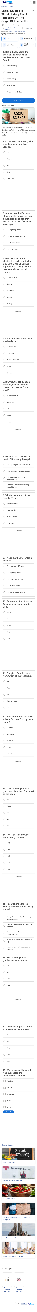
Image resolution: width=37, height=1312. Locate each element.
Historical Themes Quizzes (19, 1289)
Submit (8, 1112)
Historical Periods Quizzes (7, 1289)
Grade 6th (7, 28)
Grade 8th (7, 29)
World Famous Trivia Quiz (10, 1238)
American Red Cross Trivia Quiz (12, 1180)
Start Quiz (18, 100)
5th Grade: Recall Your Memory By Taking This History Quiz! (17, 1218)
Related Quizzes (7, 1145)
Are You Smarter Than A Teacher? (13, 1256)
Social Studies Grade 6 (9, 1162)
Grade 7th (13, 28)
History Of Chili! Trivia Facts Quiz (12, 1199)
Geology (6, 25)
